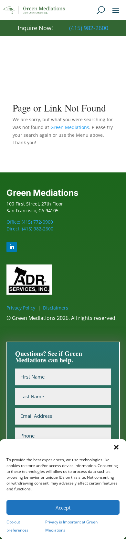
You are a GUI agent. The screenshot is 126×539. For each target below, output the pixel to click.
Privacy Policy (20, 308)
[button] (116, 447)
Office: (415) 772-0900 (29, 222)
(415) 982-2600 (88, 28)
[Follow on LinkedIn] (11, 247)
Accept (63, 507)
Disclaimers (55, 308)
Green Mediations (69, 127)
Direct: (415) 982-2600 (29, 229)
